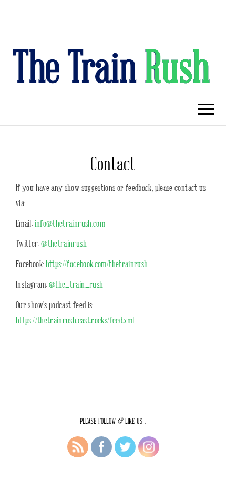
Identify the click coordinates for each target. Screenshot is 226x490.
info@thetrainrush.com (70, 223)
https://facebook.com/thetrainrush (97, 263)
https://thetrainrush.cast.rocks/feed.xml (75, 319)
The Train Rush (111, 65)
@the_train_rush (76, 284)
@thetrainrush (64, 243)
